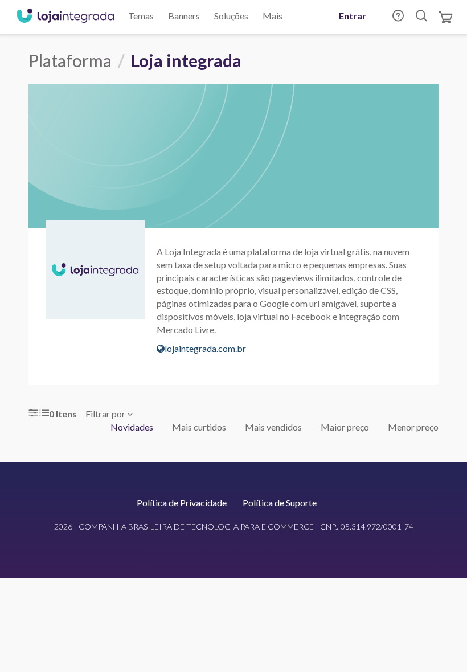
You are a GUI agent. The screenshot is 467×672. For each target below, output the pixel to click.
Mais (272, 15)
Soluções (231, 15)
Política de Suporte (280, 502)
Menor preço (413, 426)
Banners (184, 15)
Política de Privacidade (182, 502)
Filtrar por (106, 413)
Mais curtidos (199, 426)
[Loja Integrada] (65, 17)
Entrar (352, 15)
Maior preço (345, 426)
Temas (141, 15)
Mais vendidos (273, 426)
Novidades (131, 426)
